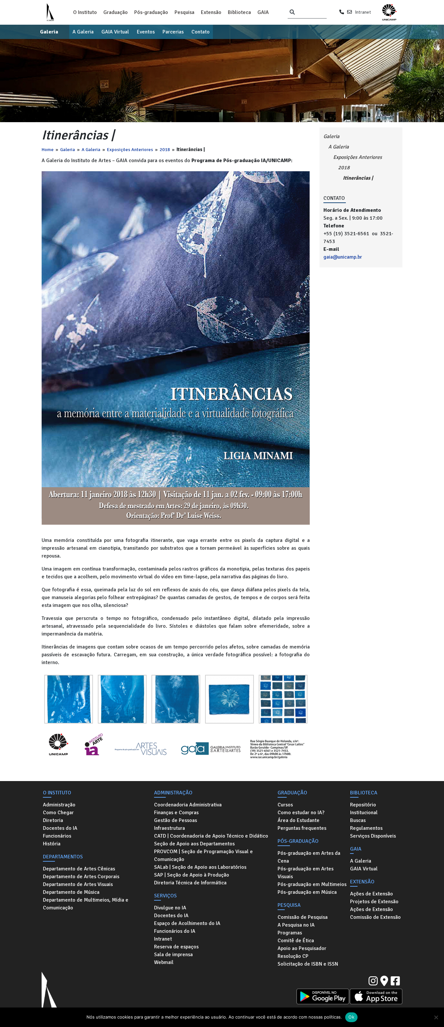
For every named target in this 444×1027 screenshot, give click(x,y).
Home (48, 149)
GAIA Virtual (115, 32)
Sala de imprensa (173, 954)
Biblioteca (239, 12)
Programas (290, 933)
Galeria (49, 32)
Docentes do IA (60, 828)
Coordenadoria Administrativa (188, 805)
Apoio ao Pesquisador (302, 948)
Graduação (115, 12)
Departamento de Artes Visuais (78, 884)
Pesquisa (184, 12)
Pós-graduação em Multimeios (312, 884)
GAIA (263, 12)
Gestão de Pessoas (175, 820)
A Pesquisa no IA (296, 925)
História (51, 844)
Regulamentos (366, 828)
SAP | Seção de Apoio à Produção (191, 875)
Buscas (358, 820)
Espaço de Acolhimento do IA (187, 923)
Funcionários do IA (174, 931)
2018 (165, 149)
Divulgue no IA (170, 908)
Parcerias (173, 32)
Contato (200, 32)
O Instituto (85, 12)
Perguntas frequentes (302, 828)
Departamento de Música (71, 892)
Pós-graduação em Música (307, 892)
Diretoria (53, 820)
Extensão (211, 12)
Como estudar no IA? (301, 812)
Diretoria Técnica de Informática (190, 882)
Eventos (146, 32)
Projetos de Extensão (374, 901)
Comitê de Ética (296, 940)
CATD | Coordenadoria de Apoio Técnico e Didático (211, 836)
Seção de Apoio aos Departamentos (194, 844)
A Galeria (83, 32)
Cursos (285, 805)
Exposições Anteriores (130, 149)
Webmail (164, 962)
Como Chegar (58, 812)
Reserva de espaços (176, 947)
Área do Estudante (299, 820)
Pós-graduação (151, 12)
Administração (59, 805)
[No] (436, 1017)
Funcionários (57, 836)
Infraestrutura (169, 828)
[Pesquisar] (292, 12)
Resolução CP (293, 956)
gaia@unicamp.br (342, 257)
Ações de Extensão (371, 894)
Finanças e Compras (176, 812)
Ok (351, 1017)
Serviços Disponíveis (373, 836)
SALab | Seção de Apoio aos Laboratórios (200, 867)
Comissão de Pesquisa (303, 917)
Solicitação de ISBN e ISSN (308, 964)
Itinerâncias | (358, 178)
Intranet (363, 12)
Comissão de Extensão (375, 917)
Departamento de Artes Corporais (81, 876)
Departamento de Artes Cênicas (79, 869)
